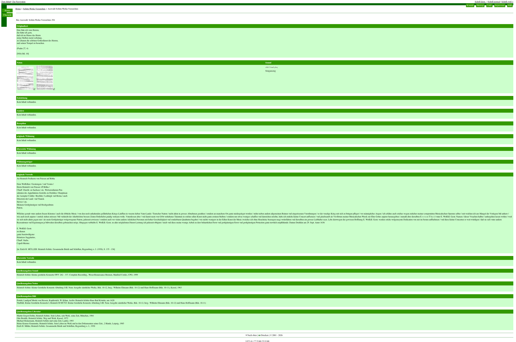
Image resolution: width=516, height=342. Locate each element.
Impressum (500, 5)
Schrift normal (494, 1)
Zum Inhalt (6, 1)
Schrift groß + (507, 1)
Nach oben (252, 335)
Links (489, 5)
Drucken (264, 335)
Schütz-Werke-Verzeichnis (34, 8)
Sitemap (480, 5)
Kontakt (470, 5)
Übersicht (7, 14)
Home (7, 10)
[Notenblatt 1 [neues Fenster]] (26, 89)
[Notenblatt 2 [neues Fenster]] (45, 89)
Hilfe (510, 5)
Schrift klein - (480, 1)
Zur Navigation (18, 1)
